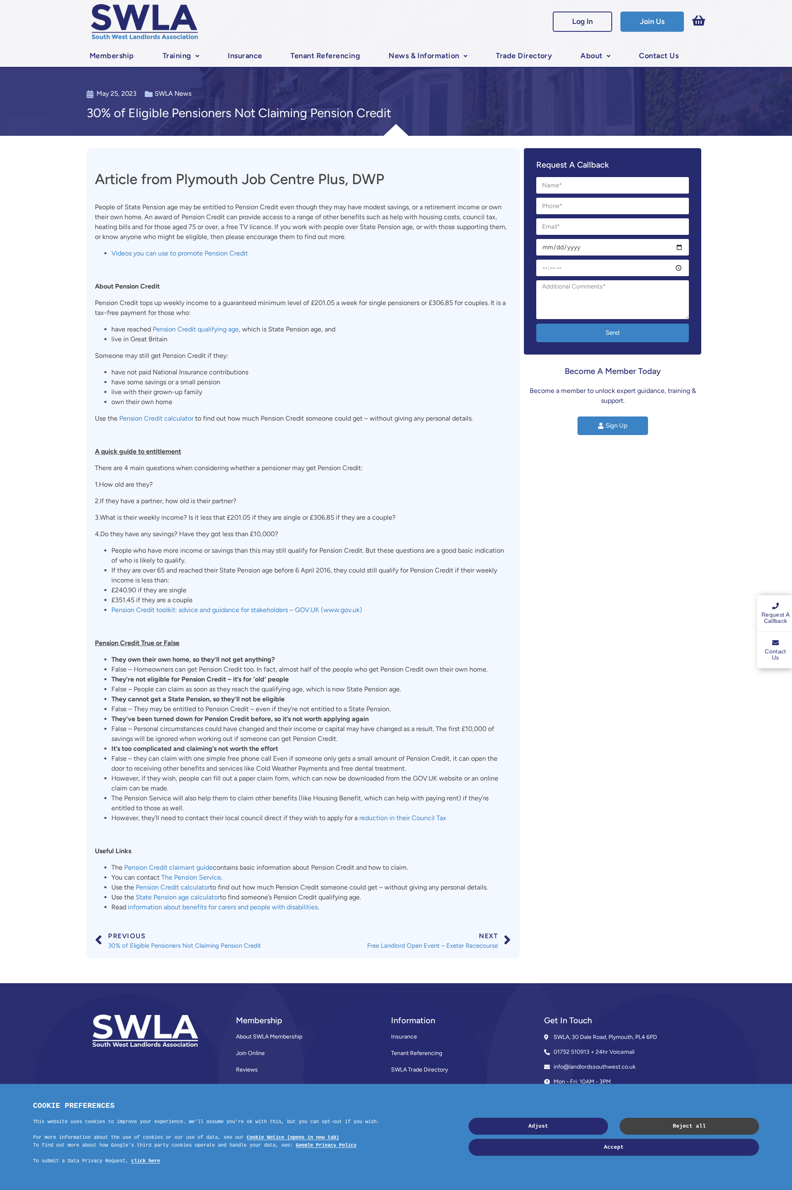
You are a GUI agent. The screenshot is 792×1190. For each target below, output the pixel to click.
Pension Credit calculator (156, 418)
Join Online (250, 1053)
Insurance (245, 55)
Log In (582, 21)
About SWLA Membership (269, 1036)
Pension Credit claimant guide (168, 867)
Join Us (652, 21)
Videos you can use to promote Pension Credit (179, 253)
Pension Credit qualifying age (196, 329)
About (591, 55)
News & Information (424, 55)
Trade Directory (524, 55)
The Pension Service (191, 877)
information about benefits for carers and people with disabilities (223, 907)
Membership (112, 55)
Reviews (247, 1069)
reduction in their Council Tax (402, 818)
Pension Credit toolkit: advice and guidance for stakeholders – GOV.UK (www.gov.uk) (236, 610)
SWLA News (173, 93)
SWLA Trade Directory (419, 1069)
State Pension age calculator (178, 897)
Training (177, 55)
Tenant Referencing (325, 55)
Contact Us (659, 55)
